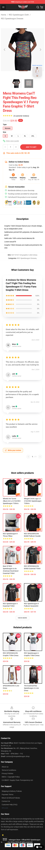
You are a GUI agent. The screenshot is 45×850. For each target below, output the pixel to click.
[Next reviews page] (40, 456)
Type (5, 124)
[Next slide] (40, 49)
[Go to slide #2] (29, 83)
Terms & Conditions (9, 770)
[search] (37, 7)
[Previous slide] (4, 49)
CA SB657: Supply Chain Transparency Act (17, 780)
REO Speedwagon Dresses (12, 18)
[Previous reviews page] (28, 456)
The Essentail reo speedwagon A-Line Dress (31, 688)
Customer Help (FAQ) (9, 805)
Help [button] (40, 847)
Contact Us (6, 801)
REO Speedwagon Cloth (19, 15)
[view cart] (41, 7)
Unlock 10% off (5, 839)
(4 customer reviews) (21, 116)
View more (22, 618)
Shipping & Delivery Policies (12, 791)
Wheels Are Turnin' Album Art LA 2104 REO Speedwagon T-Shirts (12, 501)
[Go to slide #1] (16, 83)
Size (4, 132)
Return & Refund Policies (11, 798)
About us (5, 767)
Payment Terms (7, 794)
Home (3, 15)
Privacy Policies (7, 773)
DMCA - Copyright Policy (11, 777)
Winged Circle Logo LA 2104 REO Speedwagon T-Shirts (33, 501)
